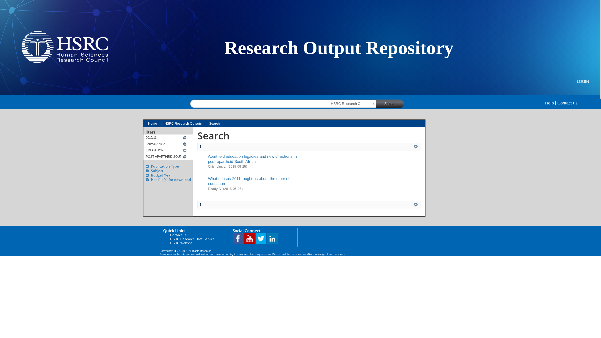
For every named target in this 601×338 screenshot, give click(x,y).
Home (152, 123)
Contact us (567, 103)
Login (583, 81)
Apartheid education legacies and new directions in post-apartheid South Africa (252, 159)
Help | (550, 103)
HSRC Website (181, 243)
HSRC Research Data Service (192, 239)
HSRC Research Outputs (183, 123)
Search (389, 104)
